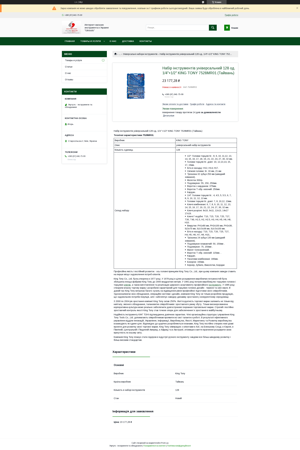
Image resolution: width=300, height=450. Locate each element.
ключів (127, 285)
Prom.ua (164, 443)
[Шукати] (213, 28)
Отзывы (69, 79)
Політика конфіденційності (179, 446)
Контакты (146, 41)
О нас (113, 41)
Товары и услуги (90, 41)
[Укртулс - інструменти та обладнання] (71, 33)
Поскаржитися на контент (154, 446)
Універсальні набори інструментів (140, 54)
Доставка (128, 41)
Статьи (68, 66)
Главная (70, 41)
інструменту (215, 285)
